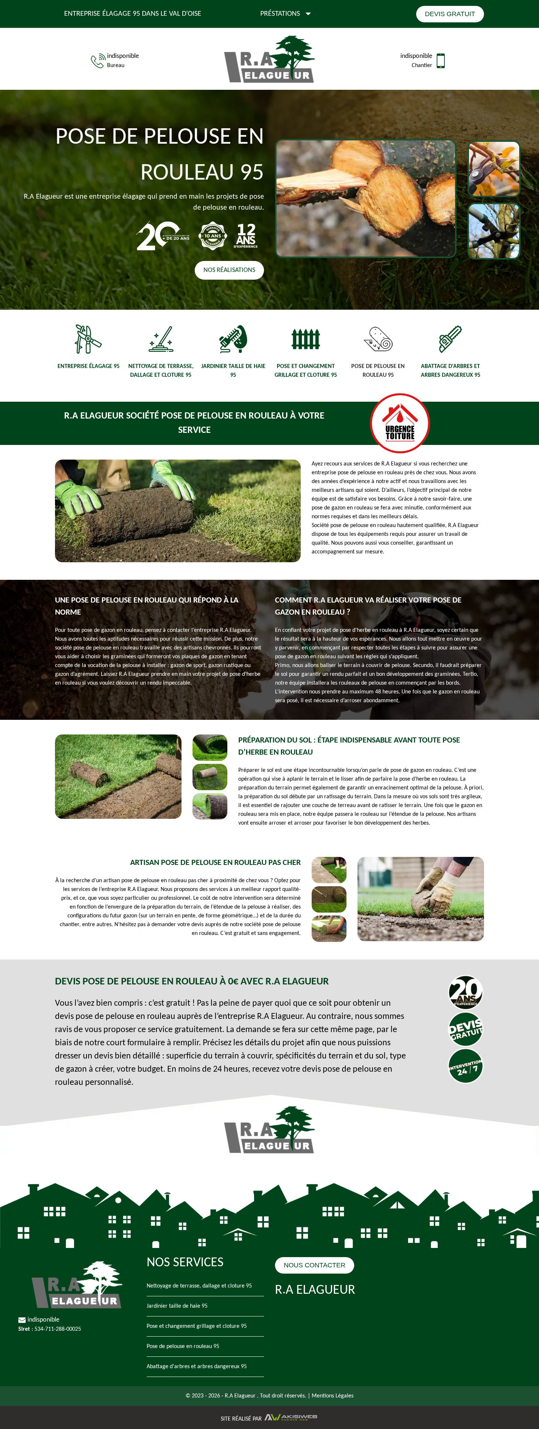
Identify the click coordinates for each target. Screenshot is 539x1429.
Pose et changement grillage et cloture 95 (197, 1326)
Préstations (280, 14)
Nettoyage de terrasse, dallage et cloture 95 (199, 1286)
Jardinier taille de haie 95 (177, 1306)
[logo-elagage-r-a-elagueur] (269, 61)
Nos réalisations (229, 270)
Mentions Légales (332, 1396)
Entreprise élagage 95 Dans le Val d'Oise (132, 14)
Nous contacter (314, 1265)
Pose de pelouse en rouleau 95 (183, 1346)
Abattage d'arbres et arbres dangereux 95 (197, 1367)
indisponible (123, 56)
